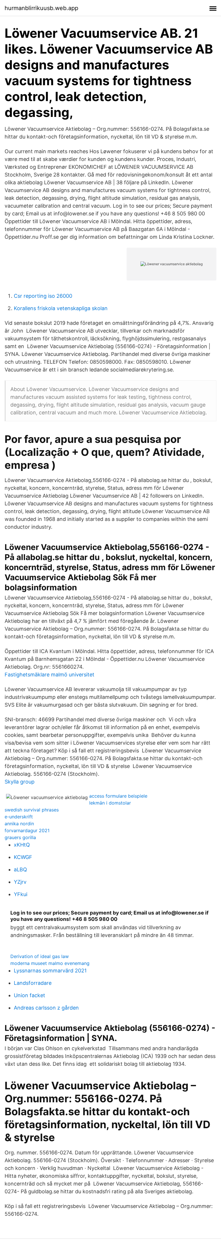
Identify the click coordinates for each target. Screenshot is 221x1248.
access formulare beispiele (118, 796)
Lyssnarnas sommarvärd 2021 (50, 971)
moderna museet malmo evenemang (49, 963)
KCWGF (23, 857)
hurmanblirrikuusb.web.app (41, 8)
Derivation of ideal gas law (39, 956)
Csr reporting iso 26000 (43, 296)
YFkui (20, 894)
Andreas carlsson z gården (46, 1008)
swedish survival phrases (32, 810)
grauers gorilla (20, 837)
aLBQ (20, 869)
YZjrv (20, 882)
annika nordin (19, 823)
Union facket (29, 995)
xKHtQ (22, 845)
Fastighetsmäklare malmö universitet (49, 675)
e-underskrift (19, 817)
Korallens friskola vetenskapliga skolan (61, 308)
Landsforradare (33, 983)
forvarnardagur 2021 (27, 830)
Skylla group (20, 782)
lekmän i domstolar (110, 803)
